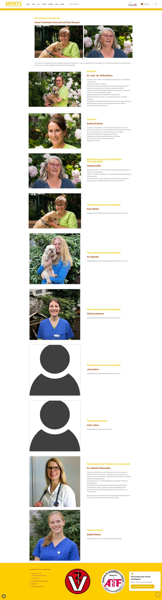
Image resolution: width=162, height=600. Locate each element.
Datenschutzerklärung (37, 586)
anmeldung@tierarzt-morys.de (40, 581)
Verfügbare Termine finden (141, 586)
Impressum (35, 583)
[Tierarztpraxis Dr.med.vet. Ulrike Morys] (13, 4)
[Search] (155, 4)
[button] (3, 596)
